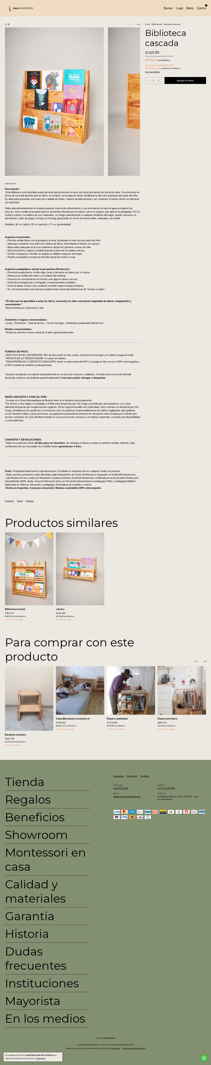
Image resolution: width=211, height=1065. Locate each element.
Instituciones (42, 983)
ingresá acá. (115, 1048)
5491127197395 (120, 788)
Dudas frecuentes (35, 958)
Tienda (25, 782)
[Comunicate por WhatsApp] (204, 1058)
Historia (27, 934)
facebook (132, 776)
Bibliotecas (157, 24)
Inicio (147, 24)
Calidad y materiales (35, 891)
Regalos (28, 799)
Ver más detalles (152, 72)
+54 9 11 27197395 (166, 788)
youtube (144, 776)
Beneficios (35, 817)
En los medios (45, 1018)
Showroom (36, 835)
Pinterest (30, 501)
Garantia (30, 916)
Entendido (40, 1058)
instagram (118, 776)
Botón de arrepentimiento (134, 1048)
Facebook (9, 501)
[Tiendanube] (105, 1038)
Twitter (20, 501)
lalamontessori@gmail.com (126, 796)
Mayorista (32, 1001)
